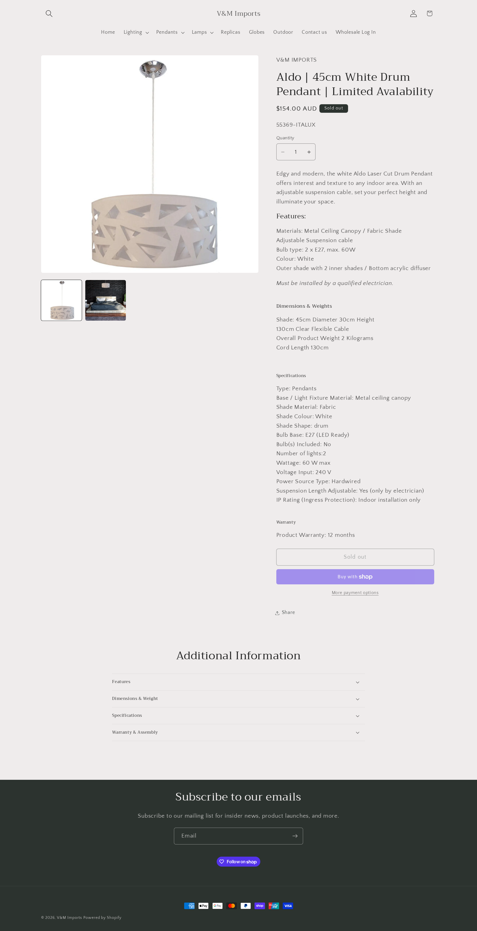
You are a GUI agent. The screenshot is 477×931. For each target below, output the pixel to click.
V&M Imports (69, 918)
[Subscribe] (295, 836)
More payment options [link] (355, 593)
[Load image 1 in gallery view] (61, 300)
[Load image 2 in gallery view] (105, 300)
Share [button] (288, 613)
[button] (49, 13)
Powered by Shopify (102, 918)
